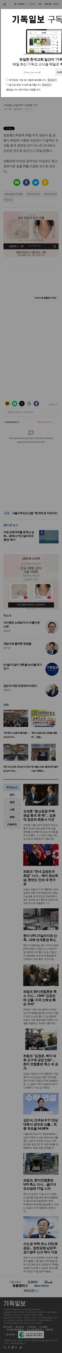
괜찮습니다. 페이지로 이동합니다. (23, 89)
